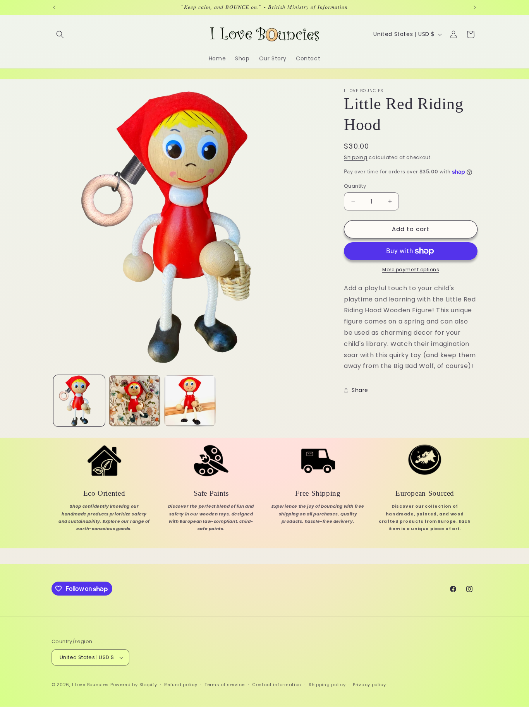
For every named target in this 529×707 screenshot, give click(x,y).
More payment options (410, 269)
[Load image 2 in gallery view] (134, 400)
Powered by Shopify (133, 684)
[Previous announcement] (54, 7)
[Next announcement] (474, 7)
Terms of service (224, 684)
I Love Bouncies (90, 684)
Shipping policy (327, 684)
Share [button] (360, 390)
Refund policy (180, 684)
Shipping (356, 157)
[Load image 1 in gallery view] (79, 400)
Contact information (276, 684)
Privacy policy (369, 684)
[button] (60, 34)
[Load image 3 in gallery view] (190, 400)
